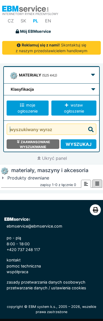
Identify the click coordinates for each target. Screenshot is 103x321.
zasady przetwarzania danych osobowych (46, 282)
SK (23, 20)
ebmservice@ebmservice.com (34, 226)
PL (35, 20)
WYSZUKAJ (78, 144)
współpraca (17, 271)
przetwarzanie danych (27, 287)
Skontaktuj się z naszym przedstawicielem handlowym (51, 48)
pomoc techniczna (24, 266)
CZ (11, 20)
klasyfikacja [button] (22, 89)
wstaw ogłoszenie (74, 108)
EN (48, 20)
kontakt (14, 260)
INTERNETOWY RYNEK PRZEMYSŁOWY (30, 14)
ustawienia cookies (68, 287)
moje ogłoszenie (28, 108)
